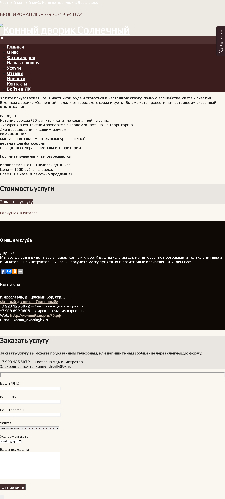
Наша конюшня (23, 62)
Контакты (17, 83)
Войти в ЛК (18, 89)
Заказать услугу (16, 201)
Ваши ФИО (9, 383)
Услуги (14, 68)
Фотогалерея (21, 57)
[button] (220, 41)
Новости (16, 78)
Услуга (6, 423)
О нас (12, 52)
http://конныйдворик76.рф (35, 315)
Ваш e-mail (10, 396)
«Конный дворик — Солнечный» (29, 301)
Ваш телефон (12, 409)
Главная (15, 46)
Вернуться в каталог (18, 213)
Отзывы (15, 73)
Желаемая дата (14, 436)
